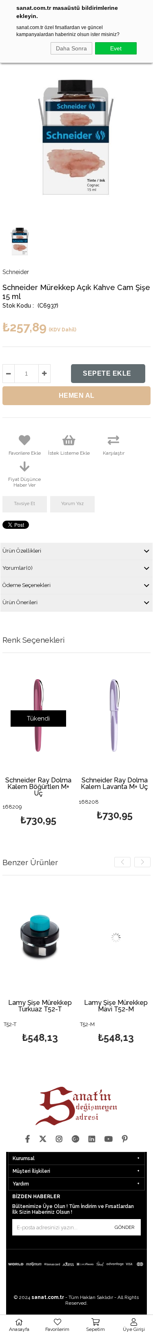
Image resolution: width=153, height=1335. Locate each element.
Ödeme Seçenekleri (26, 585)
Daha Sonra (71, 48)
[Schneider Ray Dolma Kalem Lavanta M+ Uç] (115, 715)
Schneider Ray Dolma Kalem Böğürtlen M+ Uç (38, 787)
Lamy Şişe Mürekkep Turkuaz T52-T (39, 1006)
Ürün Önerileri (20, 602)
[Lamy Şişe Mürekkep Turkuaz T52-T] (38, 938)
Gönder (125, 1227)
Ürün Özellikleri (21, 551)
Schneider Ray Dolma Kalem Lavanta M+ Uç (114, 784)
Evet (116, 48)
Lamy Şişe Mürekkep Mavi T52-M (115, 1006)
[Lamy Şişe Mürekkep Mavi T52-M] (115, 938)
